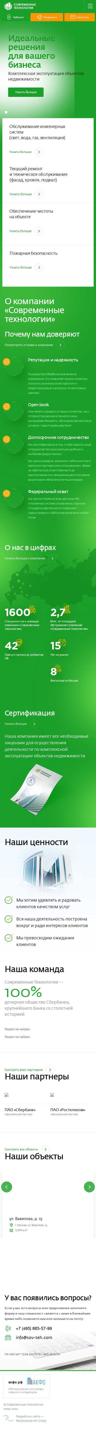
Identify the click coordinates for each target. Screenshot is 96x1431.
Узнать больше (26, 92)
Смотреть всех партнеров (24, 1070)
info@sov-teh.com (34, 1337)
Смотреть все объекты (21, 1149)
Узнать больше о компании (25, 558)
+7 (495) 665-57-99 (34, 1328)
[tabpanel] (48, 86)
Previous (6, 1186)
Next (89, 1186)
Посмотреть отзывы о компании (29, 345)
